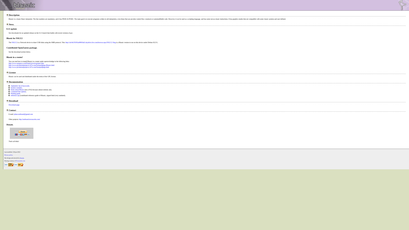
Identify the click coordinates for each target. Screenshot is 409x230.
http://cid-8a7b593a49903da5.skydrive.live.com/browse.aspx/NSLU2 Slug (91, 42)
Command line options (18, 92)
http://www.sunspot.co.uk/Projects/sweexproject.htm (26, 63)
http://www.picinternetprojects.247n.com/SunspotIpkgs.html (29, 67)
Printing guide (15, 93)
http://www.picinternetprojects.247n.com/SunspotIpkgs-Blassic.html (31, 65)
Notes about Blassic (17, 90)
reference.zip (15, 95)
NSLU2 (14, 42)
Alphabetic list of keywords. (20, 86)
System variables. (16, 88)
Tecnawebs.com (20, 161)
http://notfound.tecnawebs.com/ (29, 119)
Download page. (14, 105)
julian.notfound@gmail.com (23, 114)
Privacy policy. (8, 155)
